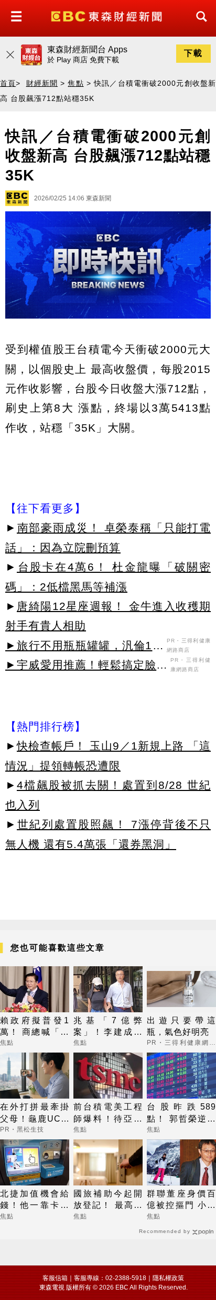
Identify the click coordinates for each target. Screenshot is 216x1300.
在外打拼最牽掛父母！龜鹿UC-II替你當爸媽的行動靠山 (34, 1113)
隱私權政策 (168, 1278)
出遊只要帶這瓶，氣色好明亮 (181, 1026)
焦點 (75, 83)
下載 (193, 53)
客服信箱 (55, 1278)
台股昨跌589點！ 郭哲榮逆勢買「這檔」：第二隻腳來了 (181, 1113)
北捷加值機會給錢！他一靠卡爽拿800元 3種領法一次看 (34, 1200)
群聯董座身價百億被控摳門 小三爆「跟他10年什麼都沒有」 (181, 1200)
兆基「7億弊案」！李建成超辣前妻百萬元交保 (108, 1027)
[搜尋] (199, 25)
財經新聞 (42, 83)
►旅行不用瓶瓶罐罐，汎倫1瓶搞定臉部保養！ (84, 647)
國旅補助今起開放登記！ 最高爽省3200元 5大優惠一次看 (108, 1200)
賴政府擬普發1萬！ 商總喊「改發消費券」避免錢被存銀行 (34, 1027)
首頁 (8, 83)
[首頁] (108, 15)
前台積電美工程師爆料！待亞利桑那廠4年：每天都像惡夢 (108, 1113)
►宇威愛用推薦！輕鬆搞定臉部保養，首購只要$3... (86, 666)
